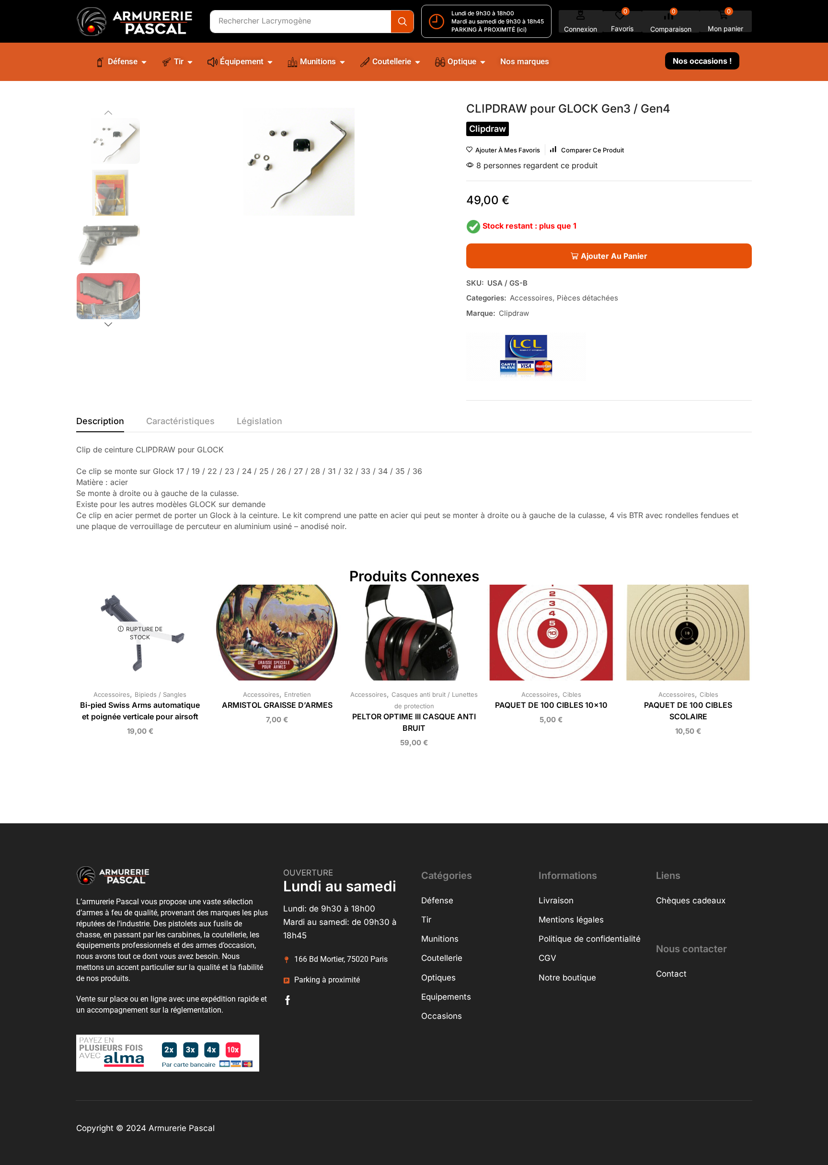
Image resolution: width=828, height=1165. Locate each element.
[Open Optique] (483, 62)
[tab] (100, 423)
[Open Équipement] (270, 62)
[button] (581, 21)
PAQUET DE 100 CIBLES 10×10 (551, 705)
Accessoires (531, 297)
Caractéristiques (180, 421)
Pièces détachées (587, 297)
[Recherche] (402, 22)
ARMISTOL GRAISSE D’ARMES (277, 705)
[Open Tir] (190, 62)
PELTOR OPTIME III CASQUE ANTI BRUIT (414, 722)
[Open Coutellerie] (418, 62)
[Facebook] (287, 1000)
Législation (259, 421)
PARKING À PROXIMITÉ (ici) (489, 29)
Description (100, 421)
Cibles (572, 694)
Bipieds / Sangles (160, 694)
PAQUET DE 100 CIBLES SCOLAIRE (688, 711)
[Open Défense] (144, 62)
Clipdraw (514, 313)
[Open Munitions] (342, 62)
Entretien (297, 694)
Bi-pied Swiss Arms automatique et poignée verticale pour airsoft (140, 711)
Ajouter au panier (267, 636)
